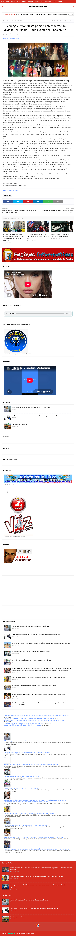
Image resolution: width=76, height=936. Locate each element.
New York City (15, 21)
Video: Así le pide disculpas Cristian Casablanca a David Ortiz (31, 407)
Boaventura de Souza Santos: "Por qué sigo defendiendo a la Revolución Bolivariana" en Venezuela (39, 695)
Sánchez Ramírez (15, 1)
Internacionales (39, 1)
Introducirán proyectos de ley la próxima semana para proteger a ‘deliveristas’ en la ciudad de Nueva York (13, 237)
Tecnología (60, 1)
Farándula (30, 1)
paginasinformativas (10, 34)
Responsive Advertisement (11, 39)
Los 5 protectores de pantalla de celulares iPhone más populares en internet (36, 416)
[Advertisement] (38, 590)
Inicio (2, 1)
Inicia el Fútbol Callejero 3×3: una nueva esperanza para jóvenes (32, 660)
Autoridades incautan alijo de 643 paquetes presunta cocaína (31, 651)
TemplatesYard (12, 933)
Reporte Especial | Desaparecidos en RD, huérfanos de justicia (22, 725)
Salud (54, 1)
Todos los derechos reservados (25, 933)
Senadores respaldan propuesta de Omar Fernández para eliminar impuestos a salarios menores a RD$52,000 (39, 704)
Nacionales (48, 1)
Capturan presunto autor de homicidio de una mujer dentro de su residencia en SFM (38, 677)
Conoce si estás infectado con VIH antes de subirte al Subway (61, 235)
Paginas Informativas (38, 6)
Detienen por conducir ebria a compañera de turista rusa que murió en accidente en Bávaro (41, 643)
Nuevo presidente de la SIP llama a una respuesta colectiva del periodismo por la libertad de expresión (44, 14)
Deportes (24, 1)
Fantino (7, 1)
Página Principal (7, 21)
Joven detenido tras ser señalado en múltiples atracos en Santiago (23, 723)
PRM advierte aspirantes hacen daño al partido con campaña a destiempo (35, 686)
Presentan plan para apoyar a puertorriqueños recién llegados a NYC (38, 236)
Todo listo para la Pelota (19, 424)
